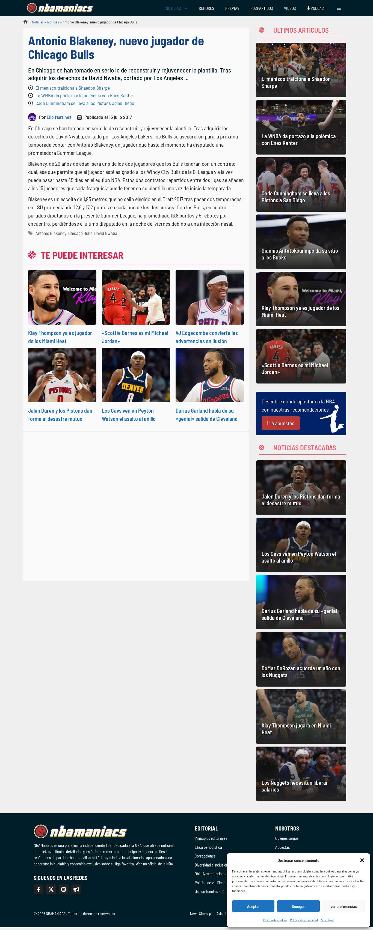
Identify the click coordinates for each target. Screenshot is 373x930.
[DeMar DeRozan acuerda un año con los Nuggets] (301, 659)
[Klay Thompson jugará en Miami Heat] (301, 716)
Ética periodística (208, 847)
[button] (362, 860)
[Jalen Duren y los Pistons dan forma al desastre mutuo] (301, 487)
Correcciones (205, 855)
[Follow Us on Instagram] (64, 889)
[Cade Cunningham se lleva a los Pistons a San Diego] (301, 184)
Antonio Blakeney (50, 233)
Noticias (38, 22)
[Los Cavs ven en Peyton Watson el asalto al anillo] (301, 545)
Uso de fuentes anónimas (214, 891)
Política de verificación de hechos (221, 882)
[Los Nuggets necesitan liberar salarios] (301, 774)
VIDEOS (290, 8)
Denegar (298, 906)
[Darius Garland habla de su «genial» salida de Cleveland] (301, 602)
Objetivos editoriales (210, 873)
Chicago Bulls (80, 233)
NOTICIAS (173, 8)
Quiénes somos (286, 838)
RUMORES (206, 8)
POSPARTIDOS (261, 8)
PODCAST (318, 8)
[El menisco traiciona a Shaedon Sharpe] (301, 70)
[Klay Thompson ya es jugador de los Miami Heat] (301, 299)
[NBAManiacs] (60, 8)
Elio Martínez (59, 117)
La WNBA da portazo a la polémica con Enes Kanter (84, 95)
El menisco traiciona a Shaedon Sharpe (72, 88)
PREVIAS (232, 8)
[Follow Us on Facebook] (38, 889)
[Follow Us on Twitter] (51, 889)
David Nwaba (105, 233)
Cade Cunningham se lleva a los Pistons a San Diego (84, 103)
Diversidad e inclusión (211, 864)
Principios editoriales (211, 838)
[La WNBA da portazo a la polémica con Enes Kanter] (301, 127)
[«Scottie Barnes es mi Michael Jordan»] (301, 356)
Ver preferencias (343, 906)
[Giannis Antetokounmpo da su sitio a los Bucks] (301, 242)
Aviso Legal (225, 913)
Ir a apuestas (280, 423)
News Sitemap (200, 913)
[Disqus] (136, 506)
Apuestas (282, 847)
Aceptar (253, 906)
